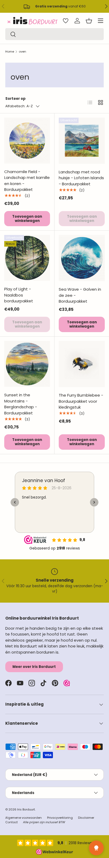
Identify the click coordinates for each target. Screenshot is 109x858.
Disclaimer (86, 818)
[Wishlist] (65, 21)
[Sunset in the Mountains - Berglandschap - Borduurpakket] (27, 364)
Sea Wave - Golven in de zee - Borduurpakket (80, 295)
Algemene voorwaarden (23, 818)
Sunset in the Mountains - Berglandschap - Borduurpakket (20, 404)
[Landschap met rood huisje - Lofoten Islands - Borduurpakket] (82, 141)
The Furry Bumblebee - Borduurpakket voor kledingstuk (81, 401)
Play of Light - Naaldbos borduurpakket (18, 295)
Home (9, 51)
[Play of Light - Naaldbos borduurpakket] (27, 258)
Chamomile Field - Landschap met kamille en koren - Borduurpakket (27, 180)
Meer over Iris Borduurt (34, 666)
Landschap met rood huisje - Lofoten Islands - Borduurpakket (81, 178)
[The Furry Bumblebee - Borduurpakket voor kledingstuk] (82, 364)
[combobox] (54, 34)
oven (22, 51)
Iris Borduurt (26, 809)
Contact (11, 822)
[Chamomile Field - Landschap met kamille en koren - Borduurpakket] (27, 141)
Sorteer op (15, 98)
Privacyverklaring (60, 818)
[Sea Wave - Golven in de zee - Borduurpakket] (82, 258)
